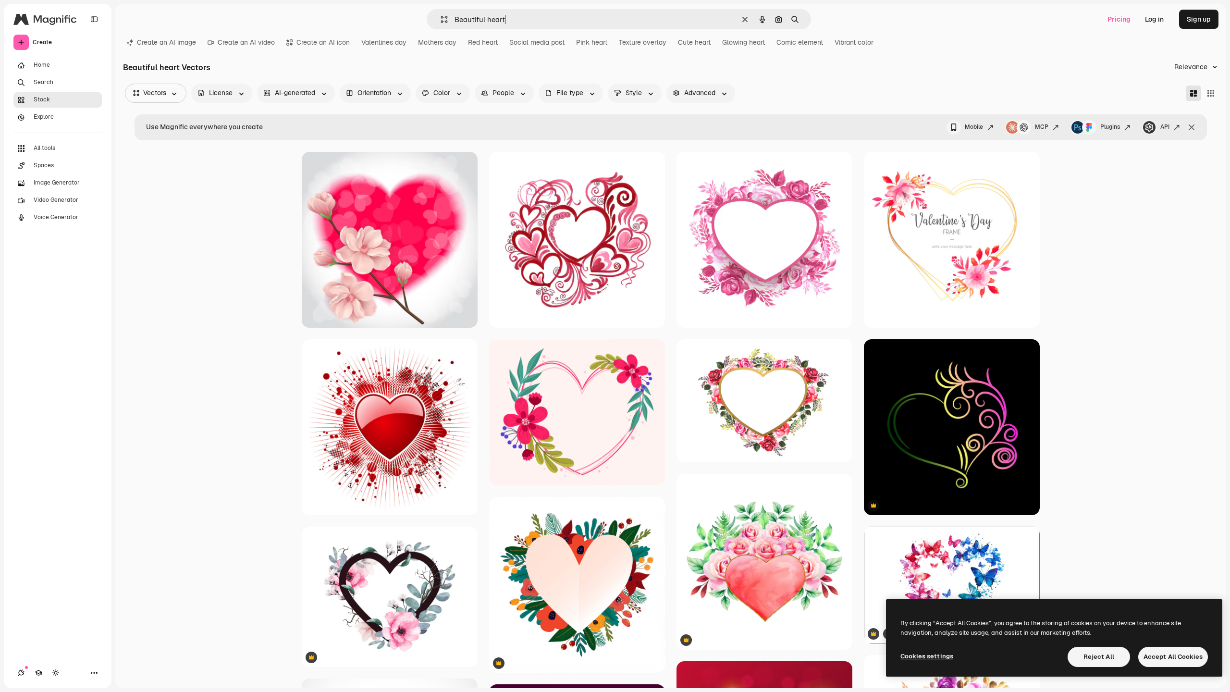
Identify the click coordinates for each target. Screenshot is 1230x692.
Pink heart (591, 42)
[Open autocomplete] (440, 19)
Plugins (1110, 127)
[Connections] (21, 672)
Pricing (1119, 19)
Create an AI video (246, 42)
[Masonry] (1193, 93)
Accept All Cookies (1173, 657)
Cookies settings (926, 656)
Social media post (537, 42)
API (1164, 127)
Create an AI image (166, 42)
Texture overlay (642, 42)
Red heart (483, 42)
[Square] (1210, 93)
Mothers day (437, 42)
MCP (1041, 127)
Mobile (974, 127)
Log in (1154, 19)
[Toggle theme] (55, 672)
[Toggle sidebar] (94, 19)
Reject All (1098, 657)
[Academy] (38, 672)
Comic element (799, 42)
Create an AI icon (323, 42)
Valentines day (383, 42)
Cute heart (694, 42)
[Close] (1191, 127)
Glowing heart (743, 42)
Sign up (1199, 19)
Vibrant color (854, 42)
